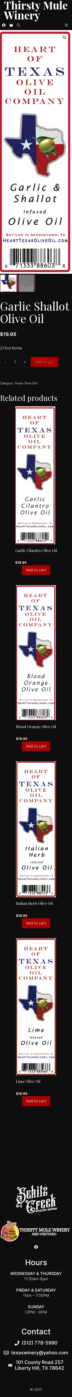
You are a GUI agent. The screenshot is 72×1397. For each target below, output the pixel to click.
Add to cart (44, 362)
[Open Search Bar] (18, 25)
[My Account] (4, 25)
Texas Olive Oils (25, 383)
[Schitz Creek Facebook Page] (36, 1247)
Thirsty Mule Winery (36, 10)
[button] (64, 37)
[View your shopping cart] (11, 25)
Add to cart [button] (36, 570)
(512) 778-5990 (39, 1343)
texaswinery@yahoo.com (39, 1353)
